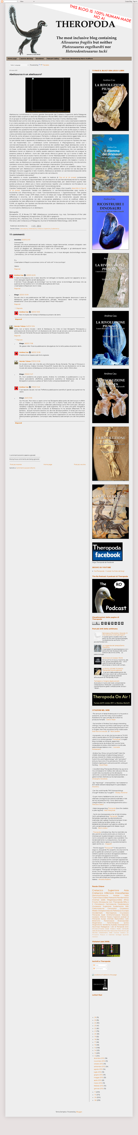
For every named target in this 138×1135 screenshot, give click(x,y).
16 (95, 1045)
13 (95, 1053)
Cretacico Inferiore (103, 893)
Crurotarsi (124, 913)
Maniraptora (111, 913)
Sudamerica (55, 228)
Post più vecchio (80, 464)
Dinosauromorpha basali (100, 928)
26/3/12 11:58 (29, 343)
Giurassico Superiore (101, 906)
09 (95, 1097)
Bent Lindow (102, 828)
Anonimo (95, 787)
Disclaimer (40, 59)
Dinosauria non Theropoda (111, 902)
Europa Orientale (107, 919)
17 (95, 1042)
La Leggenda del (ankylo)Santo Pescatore (113, 646)
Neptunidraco (119, 919)
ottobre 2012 (98, 1064)
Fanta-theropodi (113, 923)
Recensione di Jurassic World (112, 658)
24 (95, 1023)
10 (95, 1095)
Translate (46, 65)
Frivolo (95, 902)
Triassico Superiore (113, 917)
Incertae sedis (98, 900)
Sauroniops (96, 927)
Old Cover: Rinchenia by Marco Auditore (77, 59)
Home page (12, 59)
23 (95, 1026)
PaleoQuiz (117, 911)
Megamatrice (97, 923)
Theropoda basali (98, 915)
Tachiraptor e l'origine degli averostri (106, 681)
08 (95, 1100)
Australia (114, 925)
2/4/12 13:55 (28, 398)
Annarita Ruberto (105, 879)
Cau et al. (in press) (67, 177)
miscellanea (122, 893)
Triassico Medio (115, 928)
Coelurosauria (98, 908)
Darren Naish (111, 720)
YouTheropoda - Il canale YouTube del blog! (109, 571)
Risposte (19, 308)
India (110, 932)
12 (95, 1056)
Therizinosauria (109, 921)
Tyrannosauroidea (100, 898)
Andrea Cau (18, 275)
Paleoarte (113, 898)
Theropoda (116, 739)
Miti (127, 906)
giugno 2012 (98, 1075)
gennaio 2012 (99, 1088)
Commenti (99, 969)
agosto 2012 (98, 1069)
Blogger (79, 1112)
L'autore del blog (26, 59)
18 (95, 1039)
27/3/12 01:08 (35, 361)
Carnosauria (24, 228)
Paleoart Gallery (53, 59)
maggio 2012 (99, 1077)
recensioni (95, 936)
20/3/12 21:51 (26, 240)
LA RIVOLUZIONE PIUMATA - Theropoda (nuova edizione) (113, 669)
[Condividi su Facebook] (38, 226)
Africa (126, 900)
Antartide (116, 932)
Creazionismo (103, 932)
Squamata (126, 934)
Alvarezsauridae (123, 921)
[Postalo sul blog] (34, 226)
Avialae (116, 895)
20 (95, 1034)
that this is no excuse (99, 731)
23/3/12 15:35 (35, 312)
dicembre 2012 (99, 1058)
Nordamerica (123, 898)
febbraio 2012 (99, 1086)
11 (95, 1092)
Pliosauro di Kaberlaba (107, 934)
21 (95, 1031)
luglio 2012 (98, 1072)
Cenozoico (112, 908)
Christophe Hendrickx (99, 779)
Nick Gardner (115, 731)
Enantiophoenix (123, 925)
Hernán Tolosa (19, 326)
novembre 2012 (99, 1061)
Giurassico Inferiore (99, 917)
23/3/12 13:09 (23, 295)
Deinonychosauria (100, 895)
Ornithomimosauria (113, 915)
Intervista (107, 931)
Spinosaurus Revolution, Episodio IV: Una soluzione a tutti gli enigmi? (115, 634)
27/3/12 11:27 (29, 374)
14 (95, 1050)
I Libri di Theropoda (117, 927)
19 (95, 1037)
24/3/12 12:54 (30, 326)
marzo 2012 (98, 1083)
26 (95, 1017)
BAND (127, 927)
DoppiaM (108, 844)
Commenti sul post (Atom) (25, 468)
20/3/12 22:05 (30, 275)
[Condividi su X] (36, 226)
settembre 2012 (100, 1066)
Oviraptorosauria (105, 911)
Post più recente (16, 464)
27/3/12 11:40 (35, 387)
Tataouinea (114, 931)
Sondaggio (119, 934)
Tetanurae (125, 915)
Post (96, 965)
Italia (126, 895)
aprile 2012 (98, 1080)
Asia (126, 890)
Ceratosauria (32, 228)
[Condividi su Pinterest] (40, 226)
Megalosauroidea (114, 900)
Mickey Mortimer (121, 793)
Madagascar (105, 927)
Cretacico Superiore (44, 228)
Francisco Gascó (98, 804)
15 (95, 1048)
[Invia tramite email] (32, 226)
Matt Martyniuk (109, 810)
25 (95, 1020)
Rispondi (17, 269)
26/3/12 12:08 (35, 352)
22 (95, 1028)
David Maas (103, 765)
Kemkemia (106, 925)
